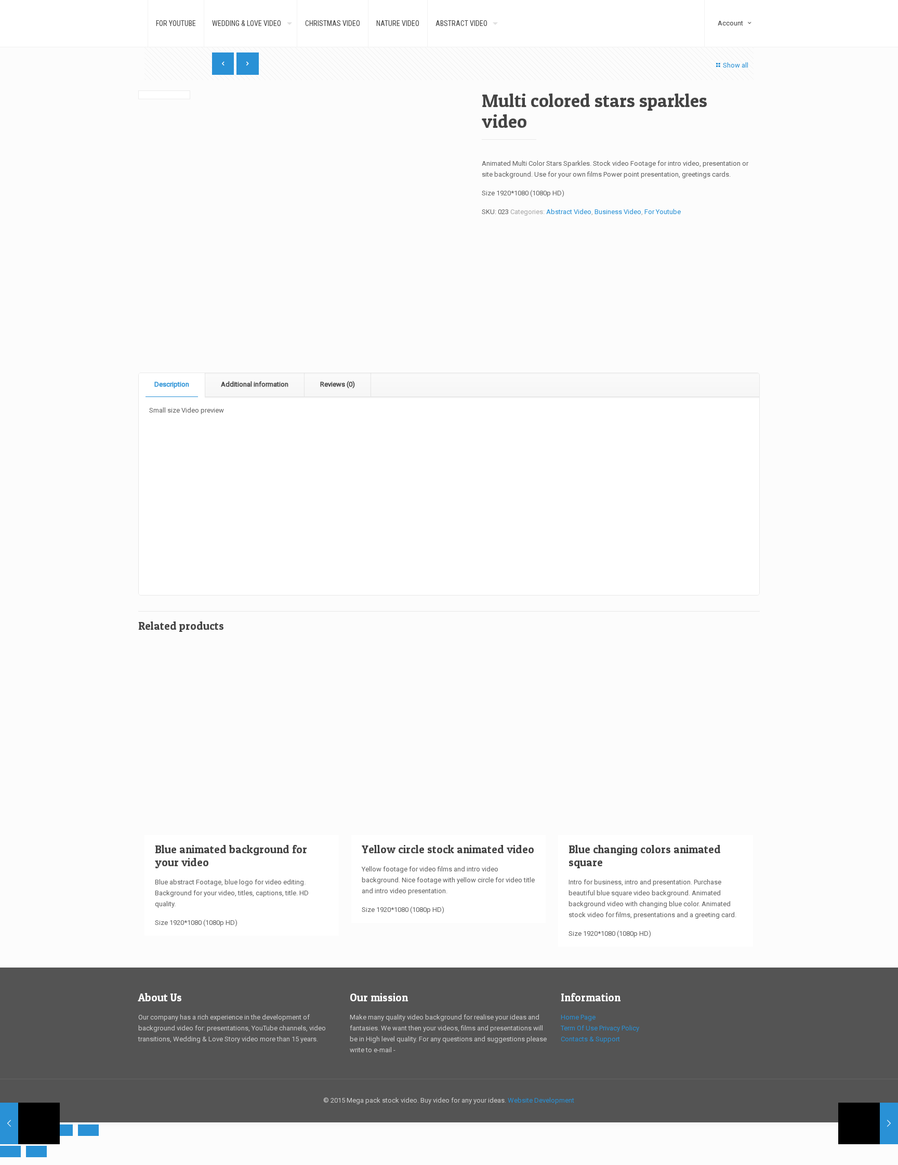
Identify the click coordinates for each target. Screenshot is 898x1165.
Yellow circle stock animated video (448, 849)
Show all (735, 65)
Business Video (618, 212)
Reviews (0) (337, 384)
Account (735, 4)
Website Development (541, 1100)
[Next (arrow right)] (36, 1151)
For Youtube (662, 212)
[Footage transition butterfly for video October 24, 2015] (868, 1123)
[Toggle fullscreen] (62, 1130)
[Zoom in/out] (88, 1130)
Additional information (254, 384)
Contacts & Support (590, 1039)
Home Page (578, 1017)
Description (171, 384)
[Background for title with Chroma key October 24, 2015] (30, 1123)
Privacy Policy (619, 1028)
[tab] (172, 384)
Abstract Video (568, 212)
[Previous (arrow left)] (10, 1151)
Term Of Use (579, 1028)
